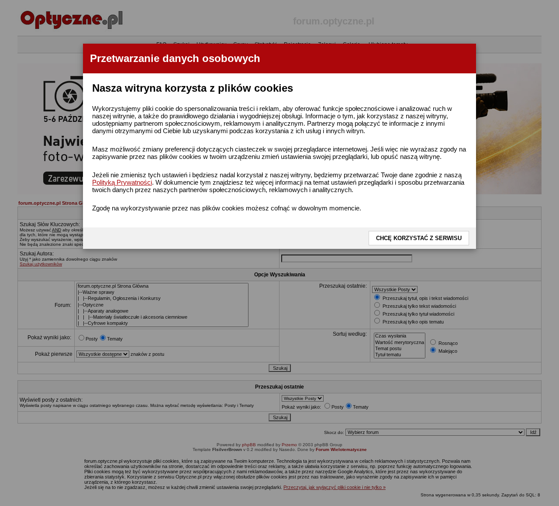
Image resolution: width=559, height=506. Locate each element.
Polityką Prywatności (122, 182)
